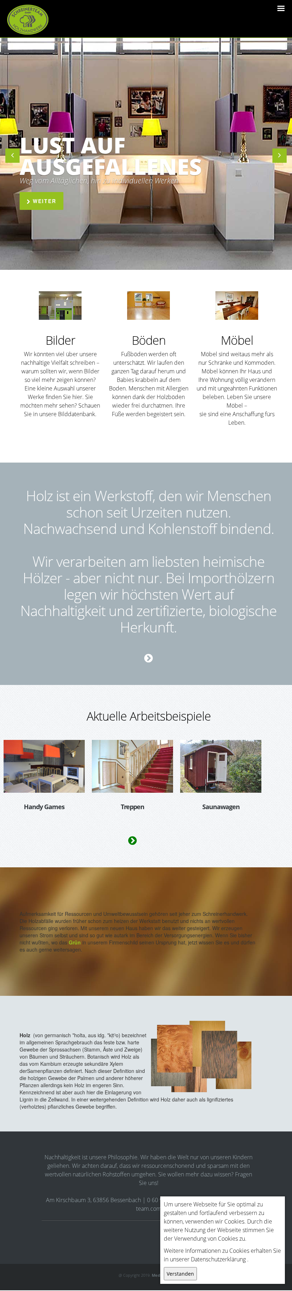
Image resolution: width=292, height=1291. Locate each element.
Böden (149, 340)
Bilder (60, 340)
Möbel (237, 340)
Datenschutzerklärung (218, 1259)
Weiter (43, 201)
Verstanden (180, 1273)
